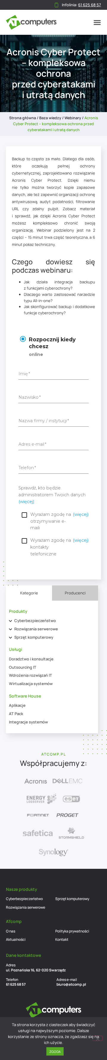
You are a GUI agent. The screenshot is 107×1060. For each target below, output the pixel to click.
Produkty (18, 611)
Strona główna (22, 117)
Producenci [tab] (75, 593)
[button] (97, 22)
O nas (10, 931)
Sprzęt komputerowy (33, 637)
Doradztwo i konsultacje (31, 659)
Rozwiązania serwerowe (36, 629)
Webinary (72, 117)
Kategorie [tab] (29, 593)
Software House (25, 696)
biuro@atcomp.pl (71, 984)
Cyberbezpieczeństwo (35, 620)
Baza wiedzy (50, 117)
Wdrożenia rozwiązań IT (30, 675)
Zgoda (55, 1051)
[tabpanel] (52, 667)
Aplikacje (17, 705)
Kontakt (61, 939)
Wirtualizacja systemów (31, 683)
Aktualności (16, 939)
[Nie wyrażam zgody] (97, 1038)
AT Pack (16, 713)
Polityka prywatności (72, 931)
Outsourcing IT (22, 667)
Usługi (15, 649)
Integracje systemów (28, 722)
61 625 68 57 (16, 984)
